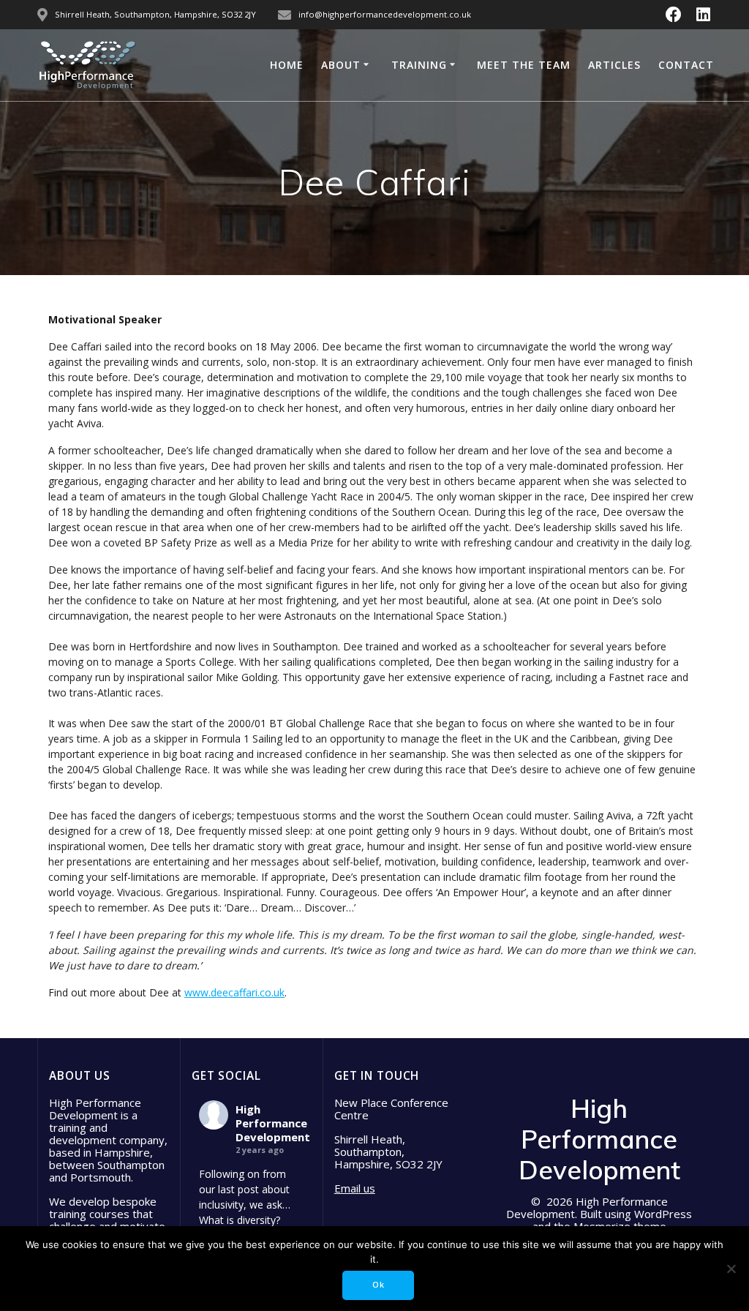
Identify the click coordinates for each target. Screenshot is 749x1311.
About (341, 65)
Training (419, 65)
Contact (686, 65)
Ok (378, 1285)
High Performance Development (273, 1123)
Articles (614, 65)
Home (287, 65)
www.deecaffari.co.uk (234, 992)
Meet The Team (524, 65)
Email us (354, 1188)
